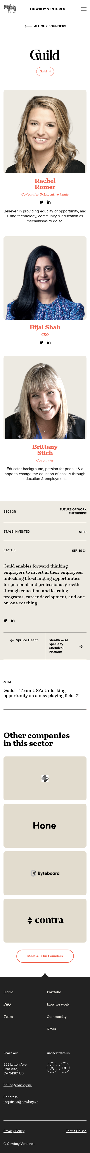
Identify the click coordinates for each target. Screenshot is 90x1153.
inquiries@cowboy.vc (20, 1101)
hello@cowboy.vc (17, 1085)
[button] (83, 8)
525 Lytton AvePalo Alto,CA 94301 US (15, 1069)
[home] (41, 8)
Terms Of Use (76, 1131)
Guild (43, 71)
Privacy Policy (13, 1131)
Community (57, 1016)
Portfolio (54, 992)
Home (8, 992)
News (51, 1029)
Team (8, 1016)
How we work (58, 1004)
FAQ (7, 1004)
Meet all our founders (45, 956)
